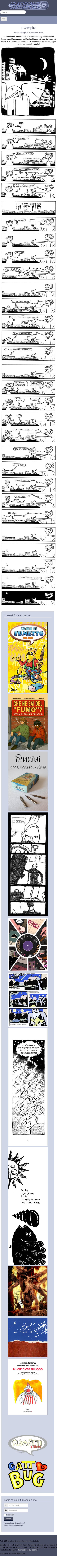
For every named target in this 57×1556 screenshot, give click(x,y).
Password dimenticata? (13, 1525)
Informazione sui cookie (27, 1549)
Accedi (8, 1518)
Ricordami (10, 1515)
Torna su (53, 1553)
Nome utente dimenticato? (14, 1523)
